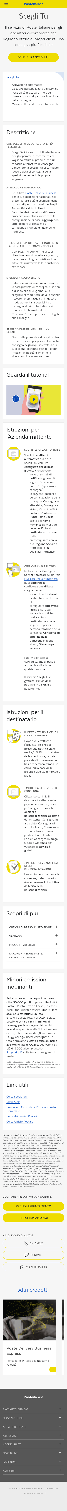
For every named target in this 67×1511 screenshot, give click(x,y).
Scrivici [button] (36, 1255)
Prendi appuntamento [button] (33, 1206)
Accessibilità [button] (12, 1444)
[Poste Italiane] (33, 4)
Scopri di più (14, 1052)
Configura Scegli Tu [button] (33, 57)
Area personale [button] (14, 1426)
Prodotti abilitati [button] (22, 944)
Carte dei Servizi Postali (21, 1116)
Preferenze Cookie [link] (33, 1493)
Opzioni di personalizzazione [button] (30, 927)
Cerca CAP (13, 1101)
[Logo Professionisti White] (33, 1396)
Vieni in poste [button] (36, 1266)
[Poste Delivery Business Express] (52, 1369)
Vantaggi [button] (15, 936)
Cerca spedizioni (17, 1096)
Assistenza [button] (10, 1435)
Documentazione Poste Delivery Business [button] (26, 955)
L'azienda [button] (9, 1461)
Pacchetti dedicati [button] (16, 1409)
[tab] (33, 1409)
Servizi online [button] (13, 1418)
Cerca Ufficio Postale (19, 1121)
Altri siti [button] (9, 1470)
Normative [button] (10, 1453)
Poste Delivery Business (40, 193)
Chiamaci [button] (36, 1243)
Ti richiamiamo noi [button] (33, 1218)
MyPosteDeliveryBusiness (41, 578)
